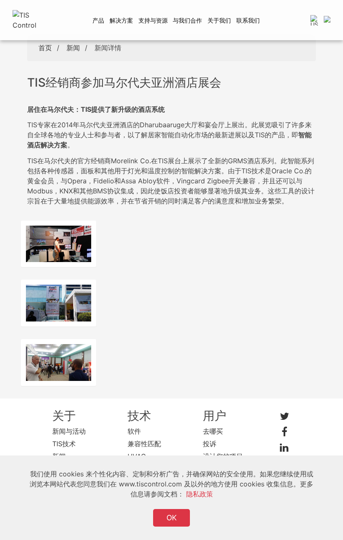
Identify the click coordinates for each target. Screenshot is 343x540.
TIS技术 (64, 444)
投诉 (209, 444)
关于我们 (219, 20)
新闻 (73, 48)
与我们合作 (187, 20)
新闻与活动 (69, 431)
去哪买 (213, 431)
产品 (98, 20)
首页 (45, 48)
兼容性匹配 (144, 444)
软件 (134, 431)
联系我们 (248, 20)
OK (171, 517)
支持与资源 (153, 20)
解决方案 (121, 20)
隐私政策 (199, 494)
